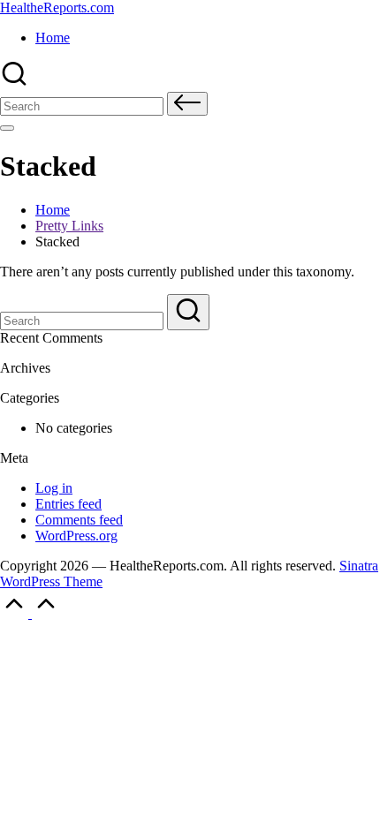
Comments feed (79, 519)
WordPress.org (76, 535)
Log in (53, 487)
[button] (187, 104)
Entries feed (68, 503)
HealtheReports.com (57, 7)
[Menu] (7, 128)
